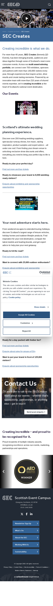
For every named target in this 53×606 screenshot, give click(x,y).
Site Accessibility (29, 567)
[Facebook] (27, 514)
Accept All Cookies (26, 315)
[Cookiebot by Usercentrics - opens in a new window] (39, 272)
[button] (49, 5)
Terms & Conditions (42, 567)
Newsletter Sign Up (23, 523)
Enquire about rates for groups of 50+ (18, 351)
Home (4, 31)
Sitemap (35, 570)
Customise (25, 323)
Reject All (26, 331)
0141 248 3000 (26, 507)
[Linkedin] (31, 514)
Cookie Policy (18, 567)
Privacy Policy (8, 567)
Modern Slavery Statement (23, 570)
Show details (39, 307)
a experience (26, 577)
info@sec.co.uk (26, 505)
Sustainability (21, 551)
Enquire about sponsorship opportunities (20, 366)
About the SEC (21, 537)
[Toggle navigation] (3, 4)
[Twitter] (22, 514)
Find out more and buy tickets (15, 169)
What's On (19, 530)
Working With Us (22, 544)
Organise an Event (13, 31)
